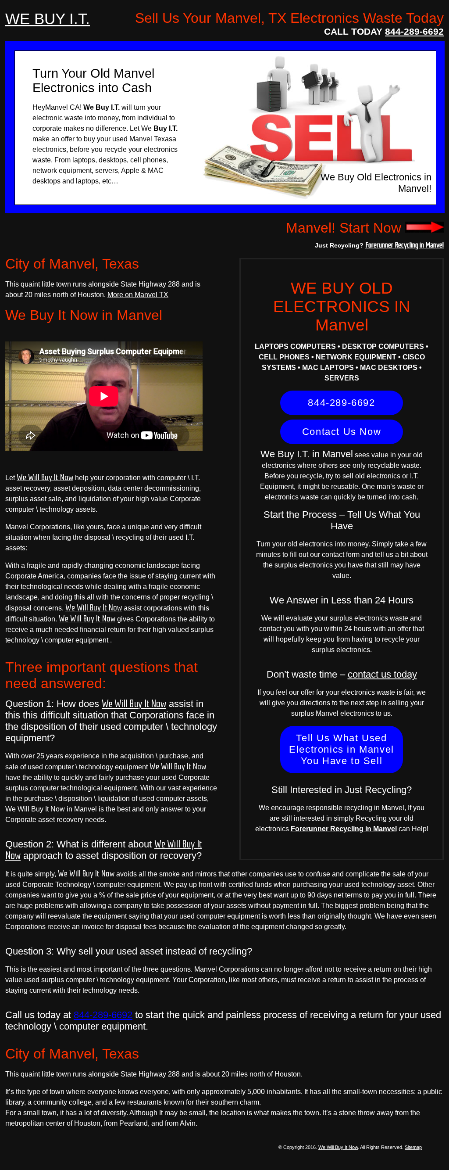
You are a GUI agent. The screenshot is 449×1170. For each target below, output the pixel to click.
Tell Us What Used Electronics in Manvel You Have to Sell (341, 749)
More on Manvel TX (137, 294)
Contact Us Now (341, 431)
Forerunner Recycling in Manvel (404, 244)
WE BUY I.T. (47, 18)
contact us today (382, 674)
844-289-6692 (414, 31)
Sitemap (413, 1147)
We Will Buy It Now (45, 477)
